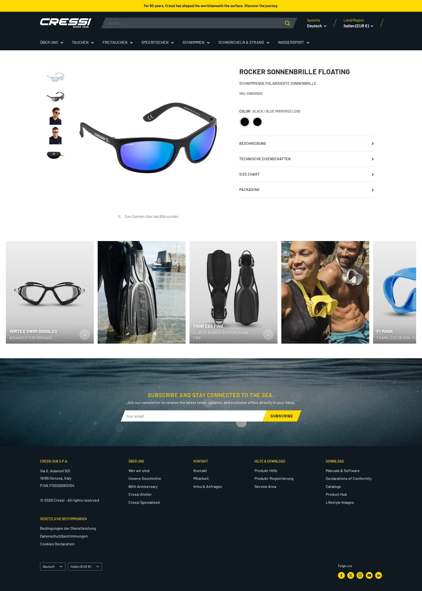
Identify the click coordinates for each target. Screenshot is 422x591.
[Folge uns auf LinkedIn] (378, 575)
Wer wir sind (138, 470)
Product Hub (336, 494)
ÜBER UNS (49, 42)
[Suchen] (291, 23)
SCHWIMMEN (193, 42)
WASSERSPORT (291, 42)
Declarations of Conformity (349, 478)
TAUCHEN (80, 42)
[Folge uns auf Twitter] (350, 575)
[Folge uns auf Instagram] (360, 575)
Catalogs (333, 486)
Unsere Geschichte (144, 478)
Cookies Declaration (57, 543)
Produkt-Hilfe (265, 470)
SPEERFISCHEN (155, 42)
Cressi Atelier (140, 494)
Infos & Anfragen (207, 486)
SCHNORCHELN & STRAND (241, 42)
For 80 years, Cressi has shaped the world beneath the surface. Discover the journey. (211, 5)
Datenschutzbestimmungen (64, 536)
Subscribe (282, 415)
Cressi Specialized (144, 502)
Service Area (265, 486)
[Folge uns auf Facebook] (341, 575)
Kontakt (200, 470)
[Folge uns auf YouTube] (369, 575)
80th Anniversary (143, 486)
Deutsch (48, 566)
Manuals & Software (343, 470)
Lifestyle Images (340, 502)
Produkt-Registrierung (274, 478)
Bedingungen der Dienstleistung (68, 528)
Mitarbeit (201, 478)
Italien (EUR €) (81, 566)
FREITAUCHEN (115, 42)
